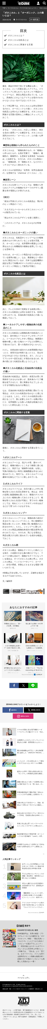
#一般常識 (34, 19)
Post (23, 685)
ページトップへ (23, 978)
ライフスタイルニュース (28, 8)
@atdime (14, 710)
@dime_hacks (25, 716)
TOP (4, 8)
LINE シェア (33, 685)
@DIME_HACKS (35, 710)
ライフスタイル (13, 8)
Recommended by (28, 674)
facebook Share (14, 685)
